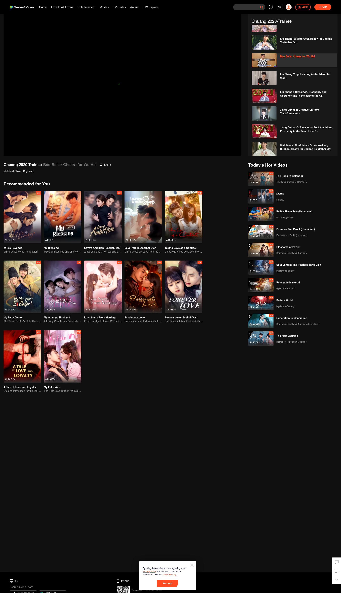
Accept (167, 583)
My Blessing (51, 248)
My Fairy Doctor (13, 317)
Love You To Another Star (140, 248)
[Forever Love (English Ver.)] (183, 287)
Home (43, 7)
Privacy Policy (149, 571)
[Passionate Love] (143, 287)
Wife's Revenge (13, 248)
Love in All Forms (62, 7)
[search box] (261, 7)
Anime (134, 7)
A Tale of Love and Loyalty (20, 387)
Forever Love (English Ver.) (181, 317)
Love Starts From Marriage (100, 317)
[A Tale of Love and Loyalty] (22, 356)
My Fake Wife (52, 387)
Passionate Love (135, 317)
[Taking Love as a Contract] (183, 217)
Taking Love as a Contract (181, 248)
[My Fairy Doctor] (22, 287)
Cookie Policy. (170, 574)
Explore (153, 7)
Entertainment (86, 7)
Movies (104, 7)
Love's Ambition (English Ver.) (102, 248)
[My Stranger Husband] (62, 287)
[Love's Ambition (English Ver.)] (103, 217)
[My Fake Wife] (62, 356)
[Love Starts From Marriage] (103, 287)
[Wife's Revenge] (22, 217)
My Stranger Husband (57, 317)
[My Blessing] (62, 217)
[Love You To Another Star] (143, 217)
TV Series (119, 7)
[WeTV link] (22, 7)
